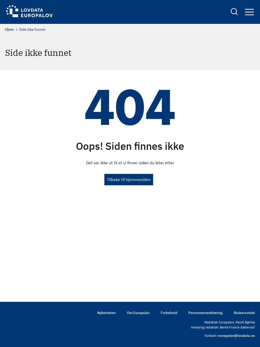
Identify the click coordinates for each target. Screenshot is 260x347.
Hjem (9, 29)
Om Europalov (138, 312)
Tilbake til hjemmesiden (129, 179)
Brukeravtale (244, 312)
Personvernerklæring (205, 312)
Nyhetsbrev (106, 312)
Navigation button (249, 12)
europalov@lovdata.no (236, 335)
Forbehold (169, 312)
